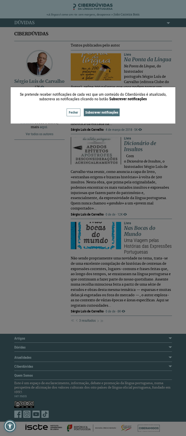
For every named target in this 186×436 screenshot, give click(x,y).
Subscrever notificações (101, 112)
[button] (10, 426)
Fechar (73, 112)
